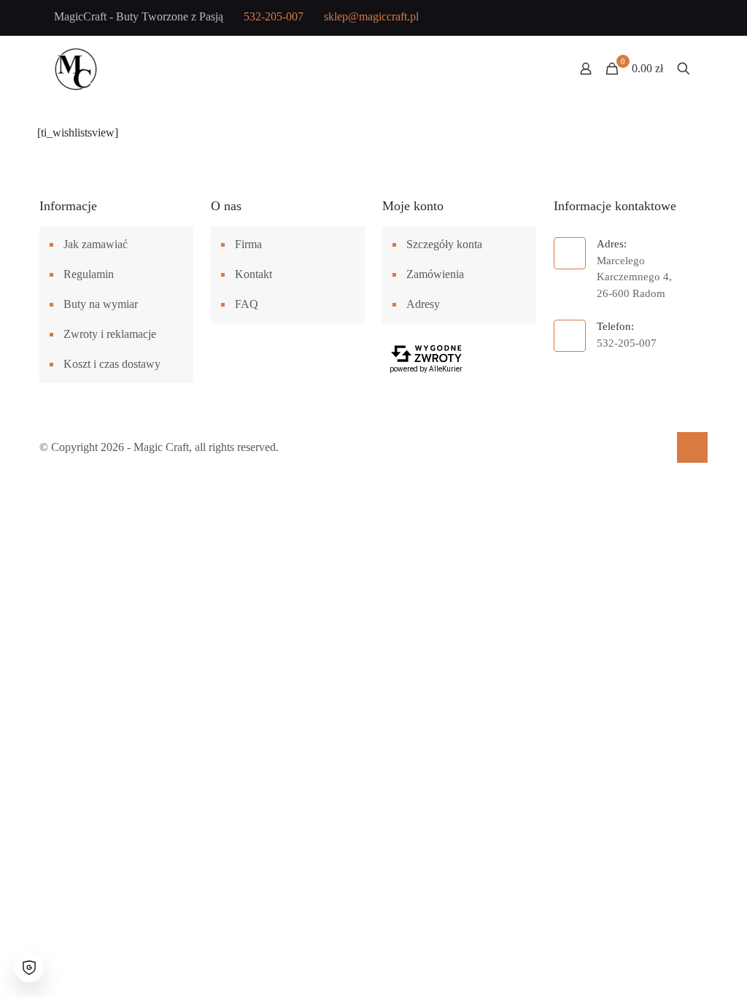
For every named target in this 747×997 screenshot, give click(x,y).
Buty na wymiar (100, 304)
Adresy (423, 304)
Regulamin (88, 274)
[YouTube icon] (635, 19)
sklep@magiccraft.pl (371, 16)
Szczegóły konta (444, 244)
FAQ (246, 304)
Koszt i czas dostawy (111, 364)
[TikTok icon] (682, 19)
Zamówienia (435, 274)
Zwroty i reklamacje (109, 334)
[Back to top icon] (692, 447)
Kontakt (253, 274)
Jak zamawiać (95, 244)
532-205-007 (273, 16)
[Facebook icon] (612, 19)
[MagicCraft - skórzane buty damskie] (76, 68)
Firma (248, 244)
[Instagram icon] (659, 19)
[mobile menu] (534, 68)
